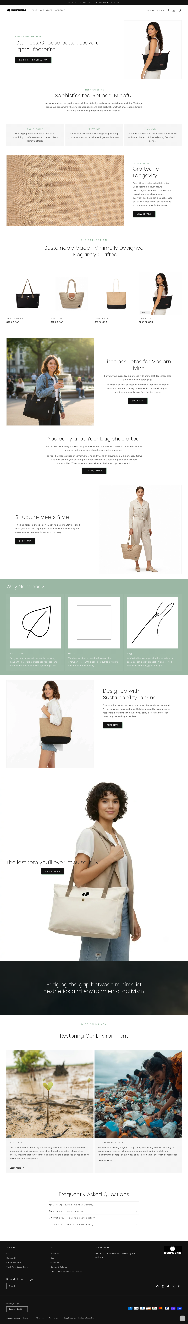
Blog (52, 1258)
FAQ (8, 1253)
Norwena (16, 1318)
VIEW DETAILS (144, 214)
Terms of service (55, 1318)
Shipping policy (70, 1318)
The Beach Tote (101, 318)
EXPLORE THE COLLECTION (33, 60)
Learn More (15, 1167)
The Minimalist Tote (14, 318)
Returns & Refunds (59, 1267)
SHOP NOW (138, 400)
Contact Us (11, 1258)
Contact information (86, 1318)
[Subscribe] (49, 1286)
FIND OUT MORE (94, 470)
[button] (168, 10)
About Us (55, 1253)
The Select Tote (145, 318)
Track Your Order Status (17, 1267)
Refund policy (28, 1318)
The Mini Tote (56, 318)
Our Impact (56, 1262)
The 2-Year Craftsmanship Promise (66, 1271)
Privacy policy (41, 1318)
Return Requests (13, 1262)
